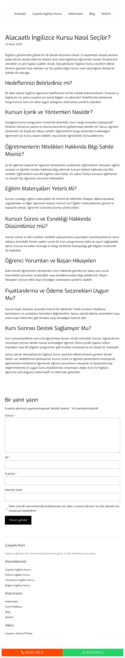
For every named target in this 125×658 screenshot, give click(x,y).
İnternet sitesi (13, 490)
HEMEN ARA (32, 652)
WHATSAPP (93, 652)
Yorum (10, 416)
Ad (7, 457)
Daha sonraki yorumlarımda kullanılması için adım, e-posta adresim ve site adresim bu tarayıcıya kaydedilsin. (64, 508)
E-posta (11, 474)
